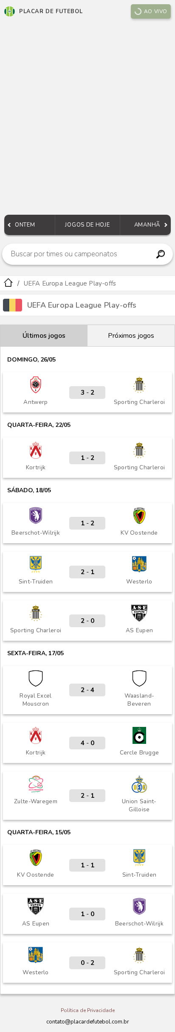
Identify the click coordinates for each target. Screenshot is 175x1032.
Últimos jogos (44, 335)
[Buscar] (161, 254)
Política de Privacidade (88, 1010)
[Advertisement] (87, 118)
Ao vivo (155, 11)
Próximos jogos (131, 335)
